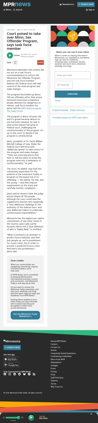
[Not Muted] (4, 417)
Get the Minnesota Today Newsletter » (25, 315)
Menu (8, 10)
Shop (53, 374)
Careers (54, 344)
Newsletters (56, 362)
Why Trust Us (57, 386)
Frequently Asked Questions (63, 353)
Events (54, 350)
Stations (54, 380)
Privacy (54, 371)
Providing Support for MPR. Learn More (70, 117)
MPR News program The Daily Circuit (24, 109)
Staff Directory (57, 377)
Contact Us (55, 347)
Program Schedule (60, 110)
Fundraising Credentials (61, 356)
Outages (54, 365)
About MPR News (58, 341)
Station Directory (77, 110)
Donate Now (85, 4)
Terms (57, 100)
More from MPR (58, 359)
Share (40, 62)
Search (19, 10)
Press (53, 368)
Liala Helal (11, 30)
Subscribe (73, 94)
